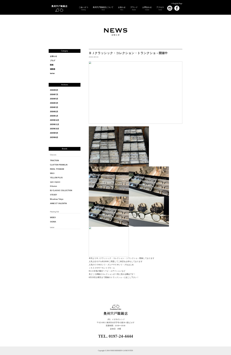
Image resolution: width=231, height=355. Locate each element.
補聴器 (52, 69)
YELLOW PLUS (56, 178)
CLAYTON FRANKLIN (58, 165)
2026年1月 (54, 116)
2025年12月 (54, 120)
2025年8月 (54, 137)
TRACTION (54, 161)
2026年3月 (54, 107)
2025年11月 (54, 124)
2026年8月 (54, 90)
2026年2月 (54, 112)
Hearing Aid (54, 212)
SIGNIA (53, 222)
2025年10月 (54, 129)
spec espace (55, 182)
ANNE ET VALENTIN (58, 203)
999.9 (52, 173)
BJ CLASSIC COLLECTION (61, 190)
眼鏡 (51, 65)
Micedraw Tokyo (56, 199)
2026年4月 (54, 103)
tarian (52, 73)
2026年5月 (54, 99)
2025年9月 (54, 133)
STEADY (53, 195)
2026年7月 (54, 94)
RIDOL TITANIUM (57, 169)
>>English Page (176, 3)
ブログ (52, 61)
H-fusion (53, 186)
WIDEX (53, 217)
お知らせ (53, 56)
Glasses (53, 155)
